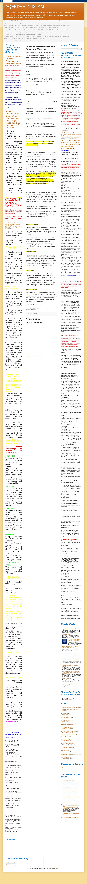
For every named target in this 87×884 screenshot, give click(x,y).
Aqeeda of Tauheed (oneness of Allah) (69, 723)
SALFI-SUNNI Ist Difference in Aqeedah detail (14, 27)
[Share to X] (33, 313)
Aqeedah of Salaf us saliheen (67, 724)
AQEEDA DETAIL (65, 714)
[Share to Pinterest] (36, 313)
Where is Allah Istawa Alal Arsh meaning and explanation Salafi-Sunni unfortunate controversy (24, 38)
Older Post (55, 354)
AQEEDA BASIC (65, 713)
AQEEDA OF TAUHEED (30, 23)
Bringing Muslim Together (67, 728)
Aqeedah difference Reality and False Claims (58, 23)
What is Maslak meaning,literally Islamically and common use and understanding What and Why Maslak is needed (71, 672)
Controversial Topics (66, 736)
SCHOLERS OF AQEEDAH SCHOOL (69, 753)
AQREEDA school (65, 725)
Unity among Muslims (66, 757)
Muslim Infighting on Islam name (68, 747)
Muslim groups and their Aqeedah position (12, 222)
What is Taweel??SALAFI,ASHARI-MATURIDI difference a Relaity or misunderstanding (50, 29)
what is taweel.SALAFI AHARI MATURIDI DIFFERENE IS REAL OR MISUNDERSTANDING (13, 227)
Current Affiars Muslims (66, 739)
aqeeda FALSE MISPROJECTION (68, 718)
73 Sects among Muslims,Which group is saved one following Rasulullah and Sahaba (22, 34)
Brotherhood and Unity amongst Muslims (70, 817)
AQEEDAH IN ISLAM (24, 6)
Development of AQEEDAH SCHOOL (30, 25)
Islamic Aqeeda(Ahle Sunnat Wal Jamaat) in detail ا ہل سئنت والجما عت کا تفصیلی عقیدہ (50, 20)
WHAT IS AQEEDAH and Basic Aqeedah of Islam (19, 20)
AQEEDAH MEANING (66, 634)
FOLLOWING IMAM (53, 27)
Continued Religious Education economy (69, 732)
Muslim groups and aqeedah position (12, 25)
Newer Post (28, 354)
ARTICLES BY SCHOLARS (67, 727)
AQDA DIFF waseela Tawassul (67, 712)
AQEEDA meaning (65, 721)
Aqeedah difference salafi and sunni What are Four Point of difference (55, 25)
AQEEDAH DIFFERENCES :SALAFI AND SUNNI (71, 652)
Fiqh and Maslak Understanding (68, 743)
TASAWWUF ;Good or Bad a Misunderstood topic (71, 754)
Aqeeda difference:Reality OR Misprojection (13, 23)
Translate (70, 699)
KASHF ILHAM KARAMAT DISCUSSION (69, 746)
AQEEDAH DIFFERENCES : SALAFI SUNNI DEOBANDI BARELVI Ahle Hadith (70, 647)
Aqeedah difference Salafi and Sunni (11, 223)
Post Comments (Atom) (35, 356)
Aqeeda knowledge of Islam (67, 720)
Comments (65, 770)
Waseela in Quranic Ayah (67, 678)
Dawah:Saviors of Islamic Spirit (68, 742)
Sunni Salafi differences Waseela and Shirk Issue (36, 27)
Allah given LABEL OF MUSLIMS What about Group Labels (17, 29)
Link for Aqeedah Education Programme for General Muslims (13, 59)
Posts (64, 767)
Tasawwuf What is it (65, 755)
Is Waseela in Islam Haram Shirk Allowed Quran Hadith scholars (74, 640)
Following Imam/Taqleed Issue (67, 744)
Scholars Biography (65, 751)
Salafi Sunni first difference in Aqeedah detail (12, 224)
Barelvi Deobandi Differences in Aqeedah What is (46, 32)
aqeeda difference (65, 716)
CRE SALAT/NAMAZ (66, 737)
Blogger (57, 868)
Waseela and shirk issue (9, 225)
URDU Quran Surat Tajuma (67, 758)
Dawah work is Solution (66, 740)
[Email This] (31, 313)
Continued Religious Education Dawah (69, 731)
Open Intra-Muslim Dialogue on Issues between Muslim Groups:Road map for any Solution (71, 788)
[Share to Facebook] (35, 313)
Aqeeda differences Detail (67, 717)
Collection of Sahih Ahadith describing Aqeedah (71, 730)
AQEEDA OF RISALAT (42, 23)
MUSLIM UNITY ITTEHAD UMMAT (69, 780)
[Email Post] (29, 313)
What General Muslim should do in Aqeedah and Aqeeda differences (19, 32)
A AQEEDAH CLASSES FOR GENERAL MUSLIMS (71, 707)
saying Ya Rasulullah (66, 750)
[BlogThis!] (32, 313)
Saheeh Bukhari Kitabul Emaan (68, 748)
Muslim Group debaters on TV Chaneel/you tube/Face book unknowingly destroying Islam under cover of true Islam (12, 119)
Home (5, 20)
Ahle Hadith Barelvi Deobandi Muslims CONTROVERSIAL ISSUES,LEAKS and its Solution (71, 805)
